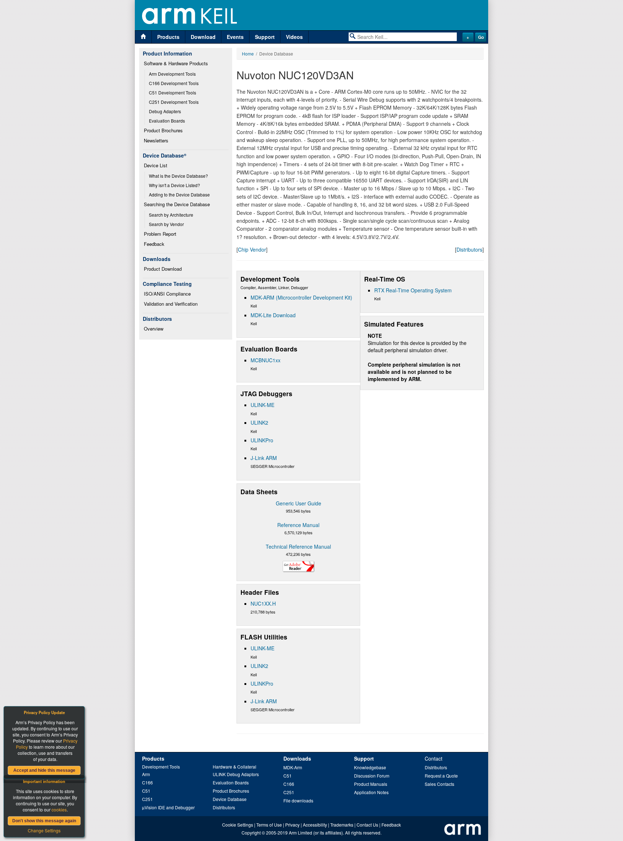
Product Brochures (163, 130)
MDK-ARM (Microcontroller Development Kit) (301, 297)
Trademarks (341, 825)
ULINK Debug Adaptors (236, 774)
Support (265, 36)
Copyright (251, 832)
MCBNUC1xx (265, 360)
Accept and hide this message (44, 770)
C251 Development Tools (174, 102)
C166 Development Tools (174, 83)
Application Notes (371, 792)
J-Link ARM (264, 457)
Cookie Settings (237, 825)
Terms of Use (269, 825)
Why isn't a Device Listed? (174, 185)
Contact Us (367, 825)
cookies (59, 809)
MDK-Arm (292, 767)
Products (168, 36)
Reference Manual (298, 524)
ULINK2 (259, 422)
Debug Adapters (165, 111)
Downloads (297, 758)
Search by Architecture (171, 215)
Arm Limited (300, 832)
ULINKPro (262, 440)
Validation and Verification (171, 303)
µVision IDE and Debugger (168, 807)
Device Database (230, 799)
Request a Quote (441, 776)
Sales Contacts (439, 784)
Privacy (292, 825)
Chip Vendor (252, 249)
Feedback (154, 243)
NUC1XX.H (263, 603)
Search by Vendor (166, 224)
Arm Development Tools (172, 74)
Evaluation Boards (167, 121)
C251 (147, 799)
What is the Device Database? (178, 176)
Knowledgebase (370, 767)
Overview (153, 328)
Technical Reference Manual (298, 546)
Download (203, 36)
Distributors (469, 249)
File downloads (298, 800)
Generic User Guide (298, 503)
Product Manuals (370, 784)
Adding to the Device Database (179, 194)
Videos (294, 36)
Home (248, 53)
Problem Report (160, 233)
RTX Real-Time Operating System (413, 290)
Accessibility (315, 825)
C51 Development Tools (172, 92)
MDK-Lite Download (273, 315)
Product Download (163, 268)
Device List (155, 165)
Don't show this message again (44, 820)
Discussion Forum (371, 776)
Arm (146, 774)
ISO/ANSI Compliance (167, 293)
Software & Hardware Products (176, 63)
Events (235, 36)
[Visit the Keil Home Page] (143, 37)
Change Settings (44, 830)
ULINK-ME (262, 404)
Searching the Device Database (177, 204)
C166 (147, 782)
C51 (146, 791)
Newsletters (156, 140)
